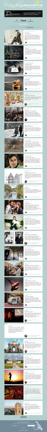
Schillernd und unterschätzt (29, 157)
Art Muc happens (28, 33)
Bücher (26, 31)
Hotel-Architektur (18, 26)
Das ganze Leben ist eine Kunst (30, 280)
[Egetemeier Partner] (16, 21)
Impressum (20, 430)
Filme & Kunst (29, 31)
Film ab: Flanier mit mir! (29, 358)
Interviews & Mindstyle (13, 27)
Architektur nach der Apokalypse (30, 49)
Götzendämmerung (28, 64)
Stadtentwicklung (24, 26)
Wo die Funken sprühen (29, 311)
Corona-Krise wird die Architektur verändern (16, 327)
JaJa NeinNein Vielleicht (29, 296)
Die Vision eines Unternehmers (30, 95)
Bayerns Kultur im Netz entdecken (31, 404)
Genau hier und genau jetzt (29, 373)
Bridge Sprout (27, 188)
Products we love (20, 27)
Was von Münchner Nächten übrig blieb (32, 389)
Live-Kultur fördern (28, 203)
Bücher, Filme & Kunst (30, 27)
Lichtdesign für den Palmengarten (30, 111)
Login (5, 1)
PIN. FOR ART (27, 80)
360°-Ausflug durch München (30, 342)
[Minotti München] (23, 21)
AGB (23, 430)
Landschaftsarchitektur (31, 26)
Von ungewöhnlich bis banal (30, 172)
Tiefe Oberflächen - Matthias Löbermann (32, 141)
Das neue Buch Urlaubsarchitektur (31, 234)
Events (24, 27)
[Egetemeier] (23, 13)
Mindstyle (37, 93)
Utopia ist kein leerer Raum (29, 250)
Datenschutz (26, 430)
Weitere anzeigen (23, 417)
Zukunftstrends (38, 26)
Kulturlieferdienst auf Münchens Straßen (32, 265)
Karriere (36, 27)
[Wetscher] (30, 21)
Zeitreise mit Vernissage (29, 126)
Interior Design (12, 26)
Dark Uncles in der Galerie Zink (30, 219)
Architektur (7, 26)
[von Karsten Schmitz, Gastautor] (30, 118)
